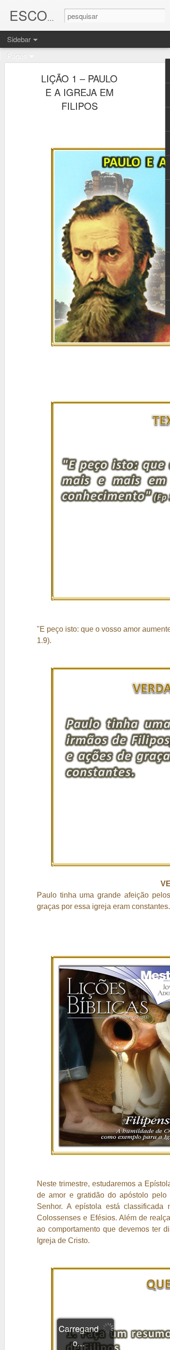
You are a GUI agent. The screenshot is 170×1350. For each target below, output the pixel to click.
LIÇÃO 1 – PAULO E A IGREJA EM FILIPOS (79, 92)
